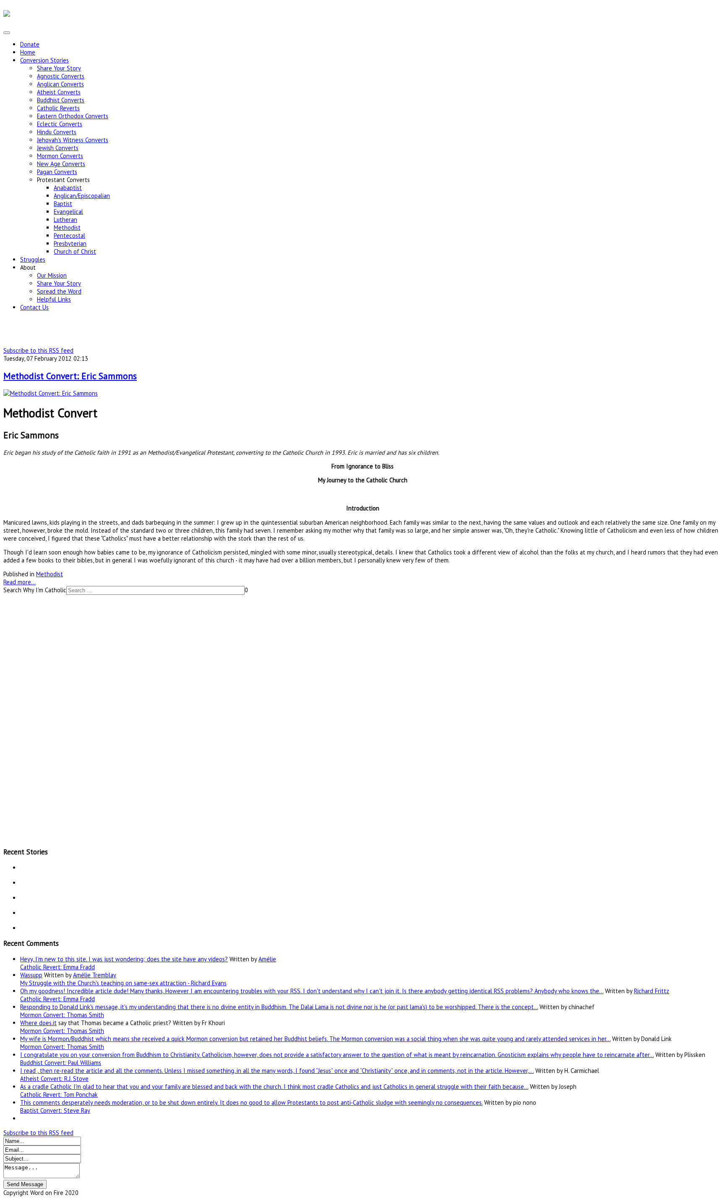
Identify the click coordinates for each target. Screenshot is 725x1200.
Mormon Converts (60, 156)
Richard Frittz (651, 991)
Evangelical (68, 212)
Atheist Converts (59, 92)
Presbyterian (70, 243)
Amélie (267, 959)
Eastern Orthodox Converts (72, 116)
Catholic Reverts (58, 108)
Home (27, 52)
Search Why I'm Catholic (34, 590)
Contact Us (34, 307)
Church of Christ (75, 251)
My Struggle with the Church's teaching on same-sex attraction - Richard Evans (123, 983)
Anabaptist (68, 188)
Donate (29, 44)
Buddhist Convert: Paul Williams (60, 1063)
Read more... (19, 582)
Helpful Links (54, 299)
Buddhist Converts (60, 100)
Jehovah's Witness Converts (72, 140)
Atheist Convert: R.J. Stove (54, 1079)
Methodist (67, 228)
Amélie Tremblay (94, 975)
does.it (48, 1023)
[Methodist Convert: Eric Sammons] (50, 393)
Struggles (32, 259)
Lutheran (65, 220)
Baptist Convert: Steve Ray (55, 1110)
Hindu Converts (56, 132)
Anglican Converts (60, 84)
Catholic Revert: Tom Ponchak (59, 1094)
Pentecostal (69, 235)
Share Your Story (59, 68)
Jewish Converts (57, 148)
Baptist (63, 204)
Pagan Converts (57, 172)
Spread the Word (59, 291)
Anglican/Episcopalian (82, 196)
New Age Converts (61, 164)
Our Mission (52, 275)
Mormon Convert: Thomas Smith (62, 1015)
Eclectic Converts (59, 124)
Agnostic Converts (60, 76)
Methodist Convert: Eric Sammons (70, 376)
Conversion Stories (44, 60)
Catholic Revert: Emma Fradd (57, 967)
